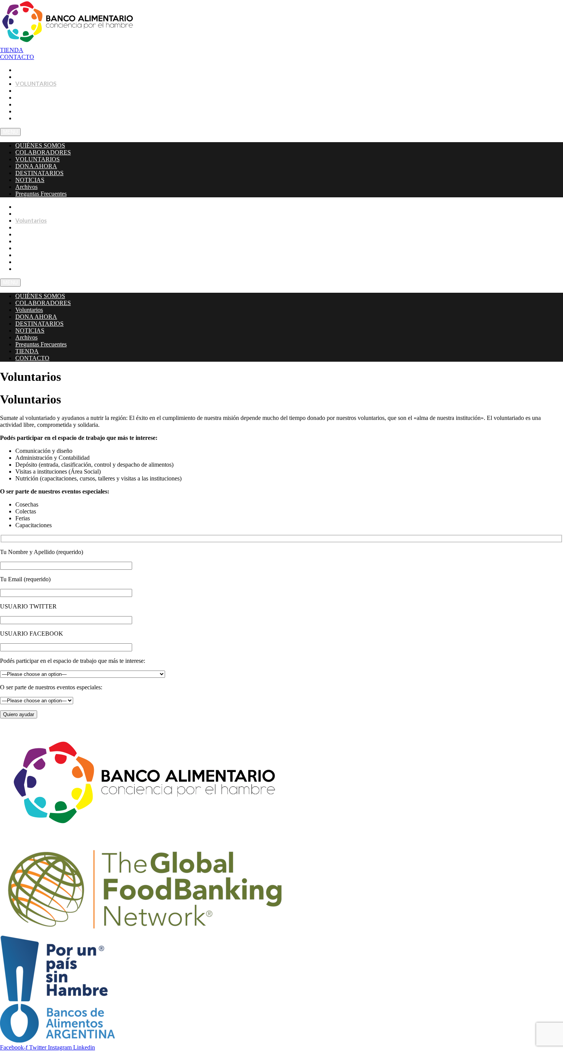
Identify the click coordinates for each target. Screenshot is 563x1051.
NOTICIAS (29, 180)
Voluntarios (29, 310)
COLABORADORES (43, 152)
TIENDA (27, 351)
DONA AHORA (36, 166)
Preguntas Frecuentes (45, 118)
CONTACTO (31, 268)
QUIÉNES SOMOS (40, 145)
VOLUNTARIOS (37, 159)
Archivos (26, 187)
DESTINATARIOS (39, 173)
